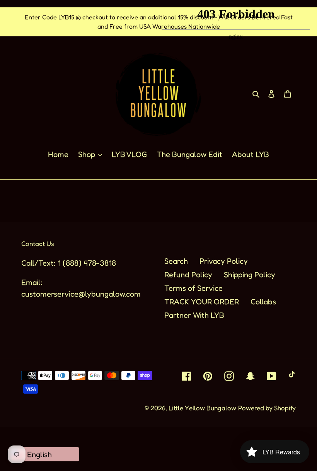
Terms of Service (193, 288)
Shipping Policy (249, 274)
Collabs (263, 301)
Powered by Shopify (267, 408)
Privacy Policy (223, 261)
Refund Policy (188, 274)
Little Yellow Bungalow (202, 408)
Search (176, 261)
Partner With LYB (194, 315)
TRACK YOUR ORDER (201, 301)
